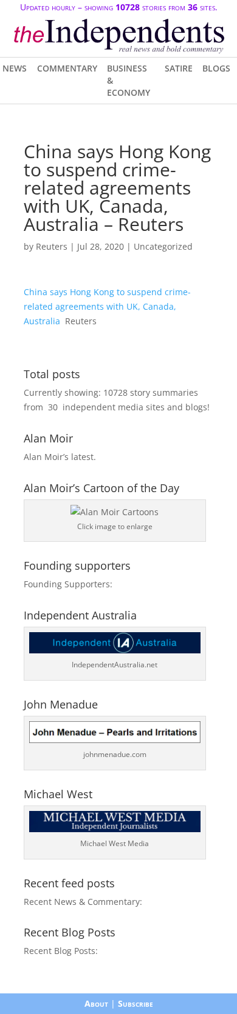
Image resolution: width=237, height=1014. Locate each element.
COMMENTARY (67, 68)
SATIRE (179, 68)
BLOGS (216, 68)
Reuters (51, 246)
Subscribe (135, 1003)
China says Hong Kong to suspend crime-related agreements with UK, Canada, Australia (107, 306)
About (96, 1003)
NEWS (14, 68)
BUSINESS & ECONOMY (128, 80)
